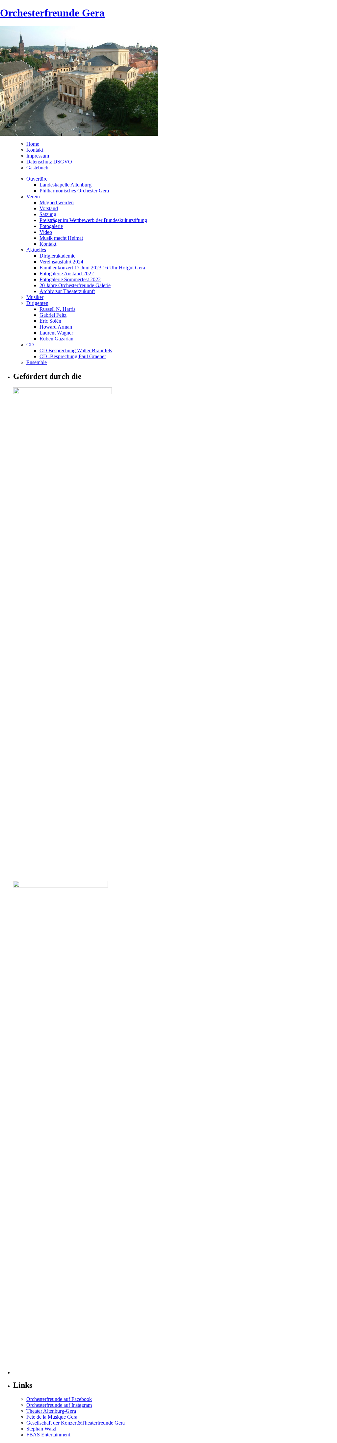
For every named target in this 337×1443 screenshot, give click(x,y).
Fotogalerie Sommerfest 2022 (70, 279)
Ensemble (36, 362)
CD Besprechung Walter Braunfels (75, 350)
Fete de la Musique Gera (51, 1417)
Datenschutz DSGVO (49, 161)
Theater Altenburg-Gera (51, 1411)
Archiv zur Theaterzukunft (67, 291)
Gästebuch (37, 167)
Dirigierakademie (57, 256)
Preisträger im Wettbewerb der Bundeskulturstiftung (93, 220)
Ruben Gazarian (56, 338)
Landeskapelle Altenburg (65, 184)
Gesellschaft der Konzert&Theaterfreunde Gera (75, 1423)
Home (32, 144)
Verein (33, 196)
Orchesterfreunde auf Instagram (59, 1405)
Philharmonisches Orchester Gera (74, 190)
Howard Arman (55, 327)
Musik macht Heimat (61, 238)
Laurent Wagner (56, 333)
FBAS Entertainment (48, 1434)
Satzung (47, 214)
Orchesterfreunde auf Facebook (59, 1399)
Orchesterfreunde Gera (52, 13)
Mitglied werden (56, 202)
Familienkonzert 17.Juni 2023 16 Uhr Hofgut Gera (92, 267)
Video (45, 232)
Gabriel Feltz (52, 315)
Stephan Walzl (41, 1428)
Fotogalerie (51, 226)
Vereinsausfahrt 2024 (61, 261)
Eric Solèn (50, 321)
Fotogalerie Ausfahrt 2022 (66, 273)
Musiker (34, 297)
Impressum (37, 156)
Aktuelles (36, 250)
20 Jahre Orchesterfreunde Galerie (75, 285)
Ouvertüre (36, 179)
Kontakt (34, 150)
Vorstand (48, 208)
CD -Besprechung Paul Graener (72, 356)
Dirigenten (37, 303)
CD (30, 344)
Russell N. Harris (57, 309)
